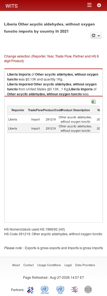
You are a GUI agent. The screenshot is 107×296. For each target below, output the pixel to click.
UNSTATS (60, 289)
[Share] (96, 35)
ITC (31, 289)
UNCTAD (45, 289)
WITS (11, 5)
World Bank (89, 289)
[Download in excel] (93, 100)
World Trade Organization (74, 289)
